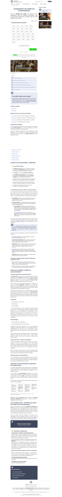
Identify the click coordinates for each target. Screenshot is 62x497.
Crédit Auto (14, 108)
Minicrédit (14, 117)
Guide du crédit (44, 10)
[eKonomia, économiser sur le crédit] (12, 2)
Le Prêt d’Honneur (15, 477)
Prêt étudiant (14, 119)
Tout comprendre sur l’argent (17, 471)
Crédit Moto (14, 110)
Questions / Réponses (16, 89)
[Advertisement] (24, 142)
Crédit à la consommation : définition (19, 80)
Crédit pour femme (15, 159)
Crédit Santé (14, 121)
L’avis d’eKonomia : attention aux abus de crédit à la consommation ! (24, 87)
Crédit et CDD (14, 153)
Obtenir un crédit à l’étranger (24, 423)
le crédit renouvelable (18, 212)
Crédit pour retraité (15, 151)
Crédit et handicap (15, 157)
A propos (29, 486)
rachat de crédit (33, 416)
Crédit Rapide (14, 115)
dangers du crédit (20, 221)
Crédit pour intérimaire (16, 155)
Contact (26, 486)
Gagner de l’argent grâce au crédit (18, 475)
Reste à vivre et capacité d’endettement (19, 473)
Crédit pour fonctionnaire (16, 149)
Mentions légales (34, 486)
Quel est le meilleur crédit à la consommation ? (20, 82)
